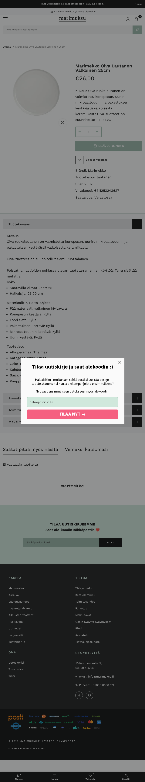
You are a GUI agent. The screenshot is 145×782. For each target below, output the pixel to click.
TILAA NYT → (72, 414)
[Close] (119, 362)
